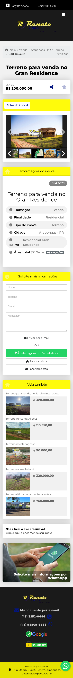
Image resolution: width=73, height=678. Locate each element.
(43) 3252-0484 (20, 6)
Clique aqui (13, 533)
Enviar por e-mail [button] (37, 338)
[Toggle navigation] (63, 15)
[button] (10, 132)
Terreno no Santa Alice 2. (21, 418)
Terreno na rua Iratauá (20, 469)
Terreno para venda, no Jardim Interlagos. (32, 393)
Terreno (59, 50)
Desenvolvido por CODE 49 (37, 673)
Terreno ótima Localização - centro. (28, 494)
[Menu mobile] (36, 26)
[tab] (17, 105)
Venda (23, 50)
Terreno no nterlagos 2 (20, 444)
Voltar (64, 53)
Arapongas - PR (41, 50)
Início (12, 50)
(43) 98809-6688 (47, 6)
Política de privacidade (36, 666)
